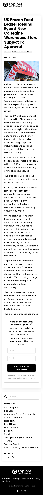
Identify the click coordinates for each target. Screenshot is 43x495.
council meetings (13, 417)
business (7, 52)
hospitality (9, 420)
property (8, 430)
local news (10, 424)
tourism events (12, 444)
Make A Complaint (15, 486)
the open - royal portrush (18, 437)
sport (7, 434)
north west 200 (12, 427)
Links (33, 486)
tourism (8, 440)
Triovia (7, 481)
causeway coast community (19, 414)
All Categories (11, 407)
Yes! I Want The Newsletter (21, 368)
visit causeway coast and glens (21, 52)
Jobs (27, 486)
